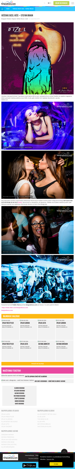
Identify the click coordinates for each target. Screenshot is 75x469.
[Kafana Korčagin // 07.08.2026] (60, 341)
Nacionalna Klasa (44, 427)
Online (20, 202)
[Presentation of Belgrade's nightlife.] (8, 3)
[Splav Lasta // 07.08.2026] (24, 341)
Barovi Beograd (19, 401)
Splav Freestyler (8, 323)
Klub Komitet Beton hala (47, 414)
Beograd (3, 19)
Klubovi (9, 19)
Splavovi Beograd (19, 391)
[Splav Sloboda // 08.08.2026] (24, 320)
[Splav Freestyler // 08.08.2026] (6, 320)
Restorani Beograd (19, 396)
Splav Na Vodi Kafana (9, 440)
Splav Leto (5, 424)
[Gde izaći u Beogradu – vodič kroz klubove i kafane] (17, 380)
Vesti (7, 9)
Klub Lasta (41, 417)
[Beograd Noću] (10, 457)
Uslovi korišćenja (29, 455)
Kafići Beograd (19, 404)
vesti (26, 19)
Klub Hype (41, 422)
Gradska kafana (7, 435)
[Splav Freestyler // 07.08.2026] (6, 341)
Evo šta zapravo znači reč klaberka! (36, 376)
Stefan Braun (21, 19)
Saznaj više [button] (50, 459)
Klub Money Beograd (9, 422)
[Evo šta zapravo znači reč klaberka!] (12, 375)
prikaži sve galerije (37, 363)
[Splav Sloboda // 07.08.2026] (60, 320)
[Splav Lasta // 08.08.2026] (42, 320)
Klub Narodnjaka (7, 447)
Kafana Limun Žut (44, 344)
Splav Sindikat (6, 427)
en (50, 3)
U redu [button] (56, 464)
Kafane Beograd (19, 393)
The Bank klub (43, 419)
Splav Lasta (42, 323)
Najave (14, 19)
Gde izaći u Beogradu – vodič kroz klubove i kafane (50, 381)
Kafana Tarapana (7, 437)
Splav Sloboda (25, 323)
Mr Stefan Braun (44, 424)
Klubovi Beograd (19, 388)
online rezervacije (61, 3)
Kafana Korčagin (62, 344)
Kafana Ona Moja (7, 442)
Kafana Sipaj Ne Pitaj (8, 444)
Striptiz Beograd (19, 399)
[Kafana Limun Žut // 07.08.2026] (42, 341)
